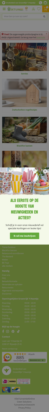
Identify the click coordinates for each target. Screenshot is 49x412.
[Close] (45, 171)
